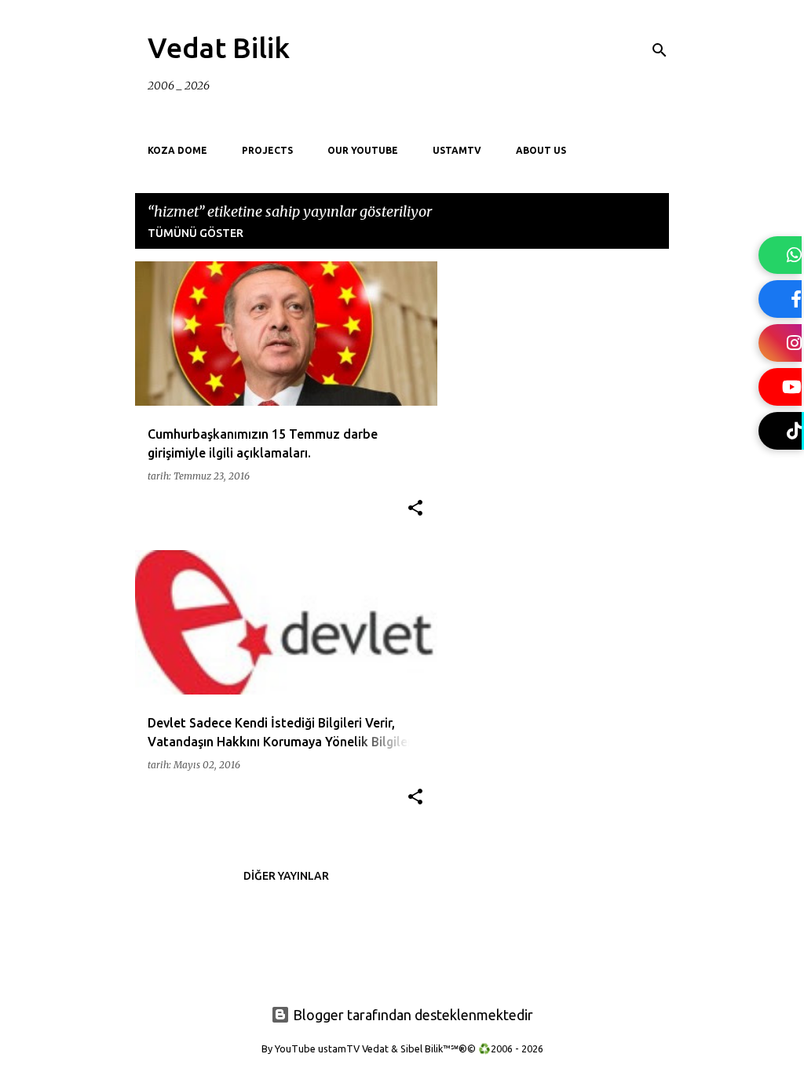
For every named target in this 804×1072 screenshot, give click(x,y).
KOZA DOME (177, 150)
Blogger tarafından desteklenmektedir (411, 1015)
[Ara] (659, 50)
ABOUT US (541, 150)
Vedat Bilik (219, 47)
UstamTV (457, 150)
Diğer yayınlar (286, 876)
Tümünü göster (195, 233)
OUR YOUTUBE (362, 150)
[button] (415, 509)
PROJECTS (267, 150)
